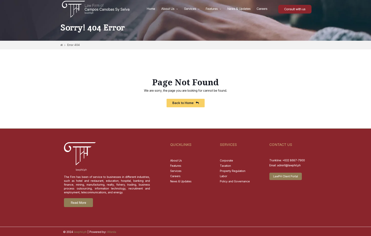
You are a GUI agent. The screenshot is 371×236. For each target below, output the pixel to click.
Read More (78, 203)
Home (151, 9)
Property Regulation (232, 171)
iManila (111, 232)
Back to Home (183, 103)
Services (190, 9)
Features (212, 9)
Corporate (226, 160)
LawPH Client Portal (285, 176)
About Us (167, 9)
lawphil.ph (80, 232)
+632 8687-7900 (294, 160)
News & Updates (239, 9)
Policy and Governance (235, 181)
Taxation (225, 165)
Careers (262, 9)
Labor (223, 176)
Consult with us (294, 9)
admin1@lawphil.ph (289, 165)
